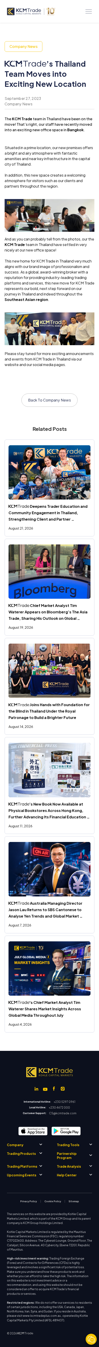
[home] (31, 11)
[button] (88, 11)
